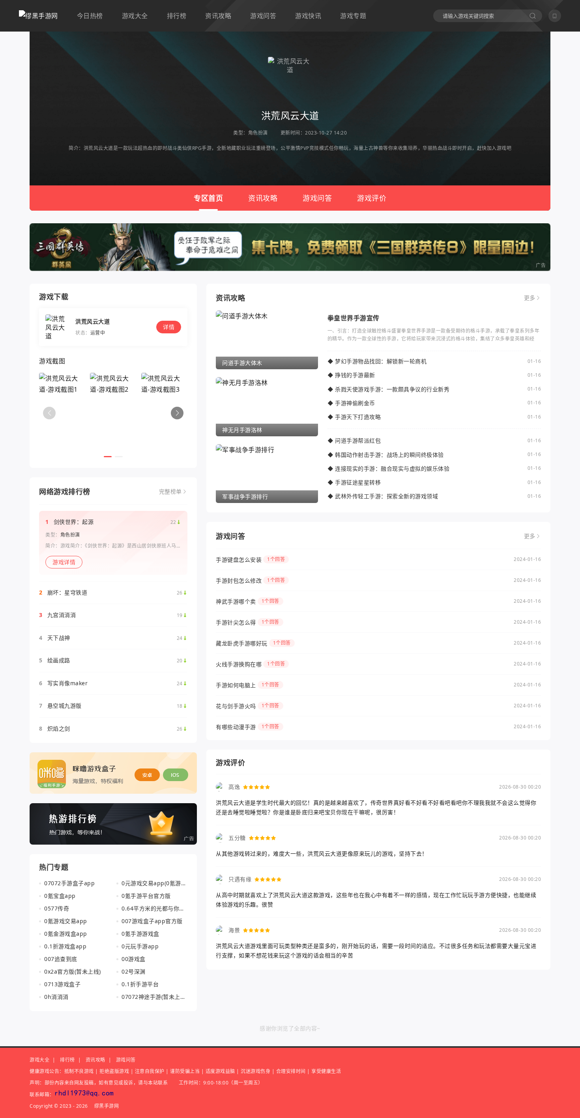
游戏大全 (135, 15)
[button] (177, 413)
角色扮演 (258, 132)
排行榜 (177, 15)
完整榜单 (170, 491)
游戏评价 (371, 198)
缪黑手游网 (106, 1106)
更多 (529, 298)
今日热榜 (90, 15)
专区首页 (208, 198)
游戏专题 (353, 15)
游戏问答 (263, 15)
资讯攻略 (218, 15)
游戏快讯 (308, 15)
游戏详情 (63, 562)
